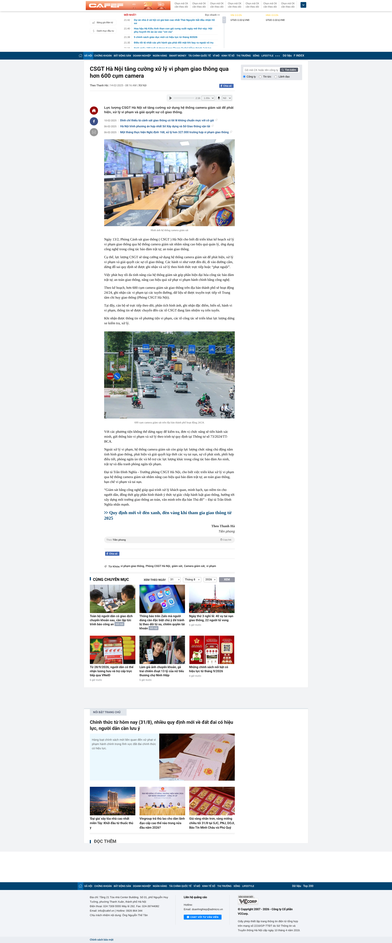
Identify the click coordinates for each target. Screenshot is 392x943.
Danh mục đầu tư (105, 31)
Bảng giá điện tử (105, 22)
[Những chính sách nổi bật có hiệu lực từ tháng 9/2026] (212, 650)
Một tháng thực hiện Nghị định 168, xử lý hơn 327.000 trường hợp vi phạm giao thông (174, 132)
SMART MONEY (177, 55)
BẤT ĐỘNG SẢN (122, 55)
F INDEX (299, 55)
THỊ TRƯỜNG (243, 55)
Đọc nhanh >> (212, 14)
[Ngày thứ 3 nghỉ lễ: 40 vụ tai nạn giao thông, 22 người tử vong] (212, 599)
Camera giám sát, (194, 566)
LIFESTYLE (267, 55)
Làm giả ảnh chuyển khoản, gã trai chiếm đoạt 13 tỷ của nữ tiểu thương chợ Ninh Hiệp (161, 671)
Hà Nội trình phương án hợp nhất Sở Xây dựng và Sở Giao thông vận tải (165, 126)
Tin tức (267, 76)
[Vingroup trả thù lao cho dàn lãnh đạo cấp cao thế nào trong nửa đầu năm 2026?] (162, 801)
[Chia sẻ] (94, 121)
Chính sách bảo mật (101, 939)
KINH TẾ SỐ (228, 55)
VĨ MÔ (216, 55)
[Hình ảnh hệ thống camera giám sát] (169, 182)
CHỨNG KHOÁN (103, 55)
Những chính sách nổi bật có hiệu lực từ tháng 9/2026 (208, 669)
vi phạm (211, 566)
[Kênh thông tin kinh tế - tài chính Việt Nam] (128, 5)
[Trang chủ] (80, 55)
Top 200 (308, 886)
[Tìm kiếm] (289, 70)
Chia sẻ (227, 85)
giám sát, (177, 566)
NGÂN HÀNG (160, 55)
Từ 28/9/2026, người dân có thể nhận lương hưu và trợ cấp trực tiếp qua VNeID (111, 671)
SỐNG (256, 55)
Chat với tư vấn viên (204, 917)
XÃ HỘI (88, 55)
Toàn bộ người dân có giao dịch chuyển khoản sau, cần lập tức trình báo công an (111, 620)
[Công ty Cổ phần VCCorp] (270, 900)
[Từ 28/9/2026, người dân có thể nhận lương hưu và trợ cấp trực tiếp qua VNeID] (112, 650)
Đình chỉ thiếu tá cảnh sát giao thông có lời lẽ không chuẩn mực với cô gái (167, 120)
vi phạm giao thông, (133, 566)
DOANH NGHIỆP (142, 55)
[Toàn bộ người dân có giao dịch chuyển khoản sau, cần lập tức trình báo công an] (112, 599)
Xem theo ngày (155, 580)
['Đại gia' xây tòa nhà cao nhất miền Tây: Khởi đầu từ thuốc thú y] (112, 801)
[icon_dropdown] (303, 5)
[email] (94, 132)
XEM (227, 579)
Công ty (251, 76)
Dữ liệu (287, 55)
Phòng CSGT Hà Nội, (158, 566)
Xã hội (142, 85)
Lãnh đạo (284, 76)
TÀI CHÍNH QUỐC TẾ (199, 55)
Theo (168, 539)
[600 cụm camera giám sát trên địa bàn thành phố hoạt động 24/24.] (169, 374)
